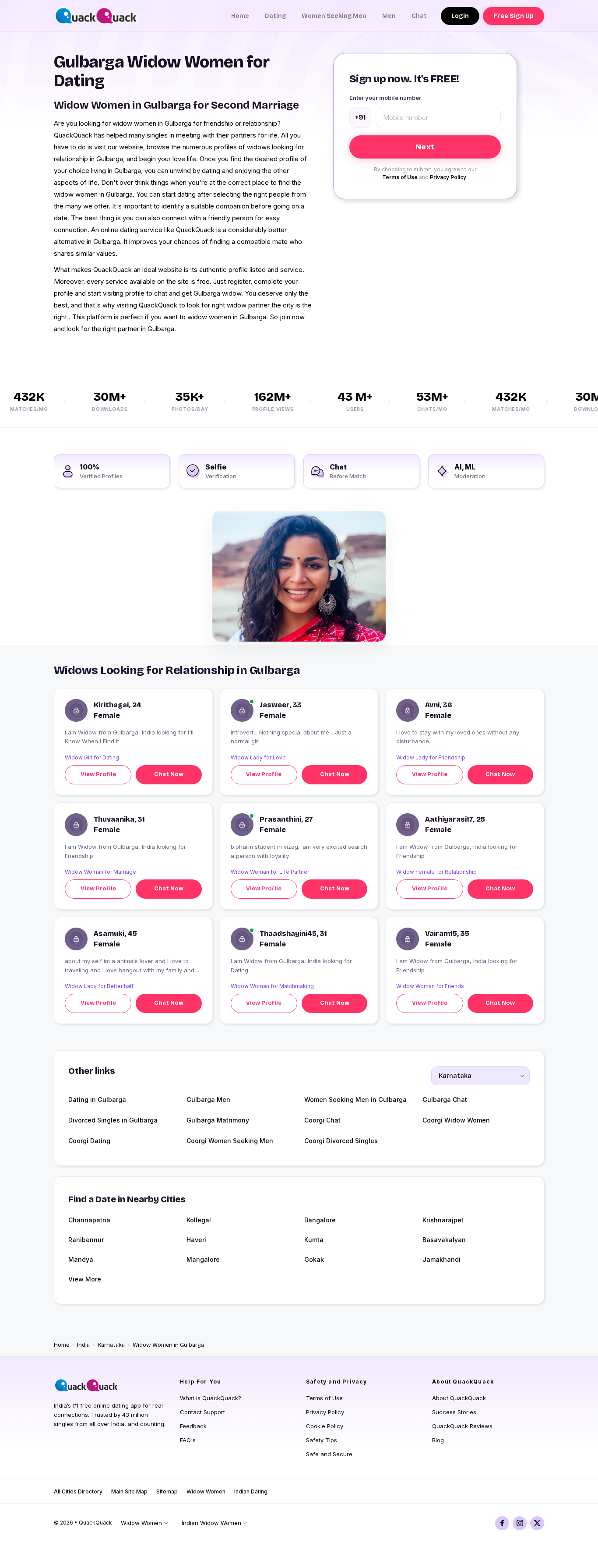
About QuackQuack (459, 1397)
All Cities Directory (78, 1491)
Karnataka (111, 1344)
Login (460, 16)
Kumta (314, 1239)
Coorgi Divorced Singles (341, 1140)
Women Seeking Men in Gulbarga (355, 1099)
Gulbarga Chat (444, 1099)
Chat (419, 16)
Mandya (80, 1259)
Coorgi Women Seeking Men (229, 1140)
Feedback (193, 1426)
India (83, 1344)
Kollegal (198, 1220)
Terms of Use (400, 177)
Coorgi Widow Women (456, 1120)
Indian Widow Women (211, 1522)
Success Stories (454, 1411)
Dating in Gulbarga (97, 1099)
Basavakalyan (444, 1239)
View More (84, 1279)
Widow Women (205, 1491)
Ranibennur (86, 1239)
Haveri (196, 1239)
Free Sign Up (513, 16)
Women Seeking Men (334, 16)
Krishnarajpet (443, 1220)
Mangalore (203, 1259)
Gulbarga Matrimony (217, 1120)
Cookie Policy (324, 1426)
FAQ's (188, 1440)
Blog (438, 1440)
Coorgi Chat (322, 1120)
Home (240, 16)
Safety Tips (321, 1440)
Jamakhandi (441, 1259)
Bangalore (320, 1220)
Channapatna (89, 1220)
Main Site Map (129, 1491)
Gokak (314, 1259)
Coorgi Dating (89, 1140)
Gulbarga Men (208, 1099)
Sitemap (167, 1491)
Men (389, 16)
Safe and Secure (329, 1454)
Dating (275, 16)
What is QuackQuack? (210, 1397)
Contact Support (202, 1411)
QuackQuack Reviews (462, 1426)
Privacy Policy (448, 177)
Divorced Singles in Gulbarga (113, 1120)
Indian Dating (250, 1491)
